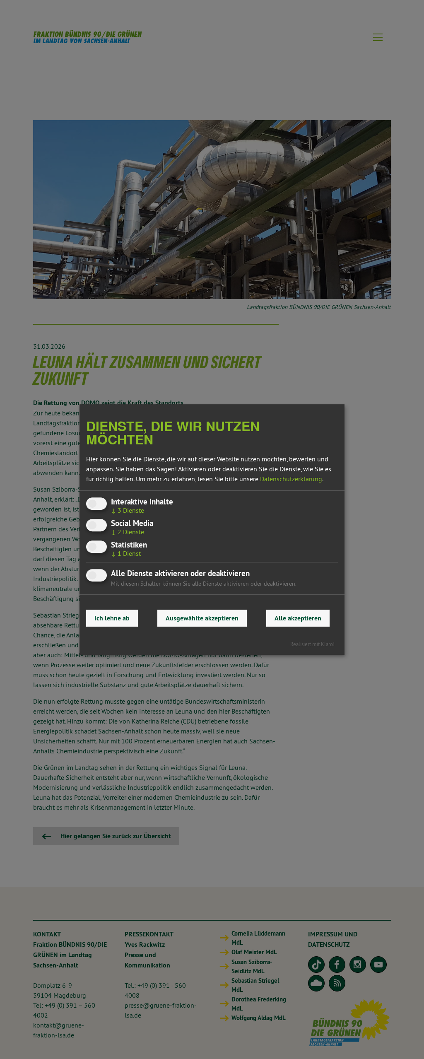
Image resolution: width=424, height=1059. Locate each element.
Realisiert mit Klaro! (312, 644)
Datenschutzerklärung (291, 479)
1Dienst (126, 553)
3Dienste (127, 510)
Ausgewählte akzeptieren (202, 618)
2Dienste (127, 532)
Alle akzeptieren (298, 618)
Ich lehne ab (112, 618)
